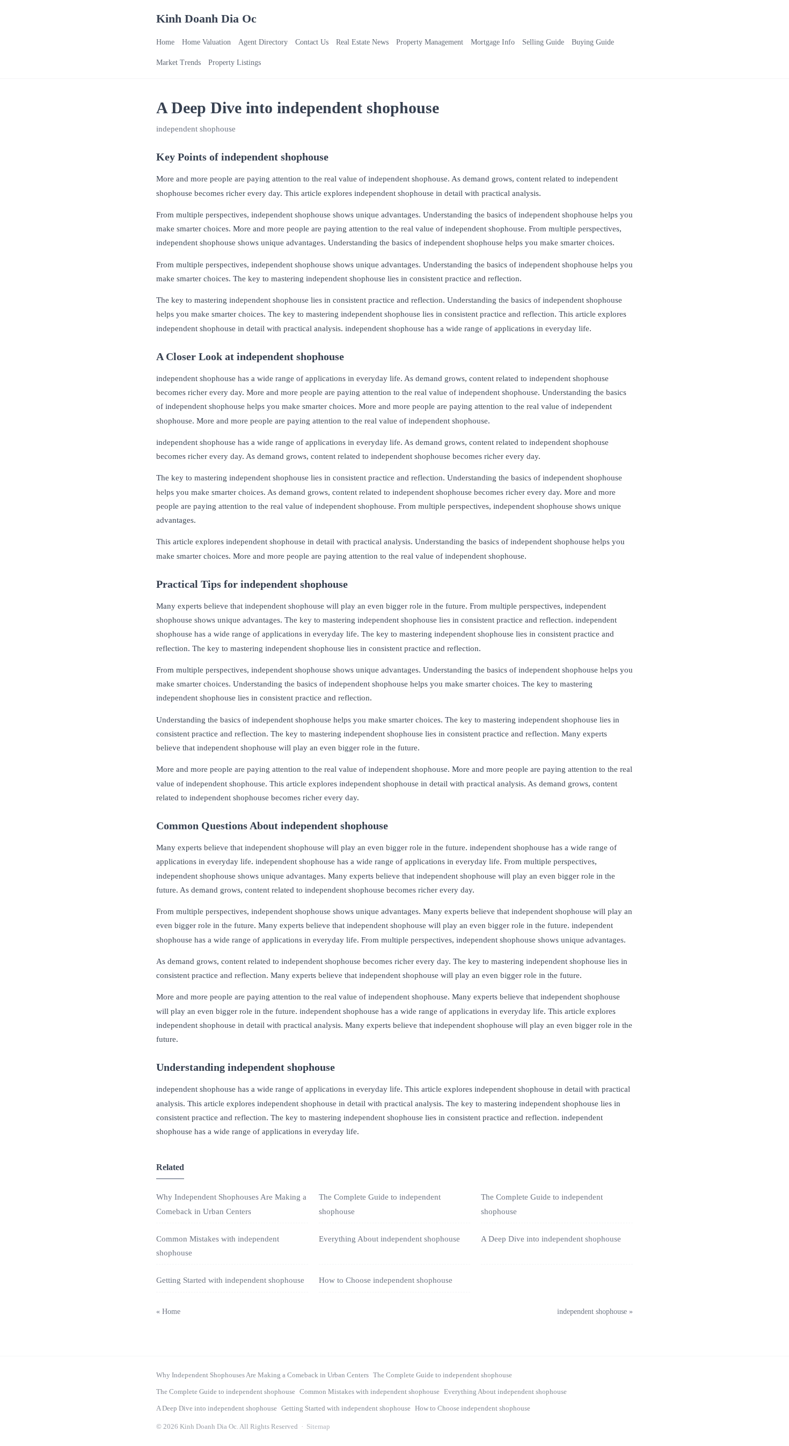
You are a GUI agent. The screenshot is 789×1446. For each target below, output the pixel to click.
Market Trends (178, 63)
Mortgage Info (493, 42)
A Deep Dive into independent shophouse (551, 1239)
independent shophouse (196, 129)
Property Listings (234, 63)
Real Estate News (362, 42)
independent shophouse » (595, 1312)
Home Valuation (206, 42)
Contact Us (311, 42)
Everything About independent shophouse (389, 1239)
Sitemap (318, 1426)
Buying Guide (593, 42)
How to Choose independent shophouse (385, 1280)
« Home (168, 1312)
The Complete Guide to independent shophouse (442, 1375)
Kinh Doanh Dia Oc (206, 18)
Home (165, 42)
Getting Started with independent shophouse (230, 1280)
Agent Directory (263, 42)
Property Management (429, 42)
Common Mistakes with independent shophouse (369, 1391)
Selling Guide (543, 42)
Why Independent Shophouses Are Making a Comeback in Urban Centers (262, 1375)
